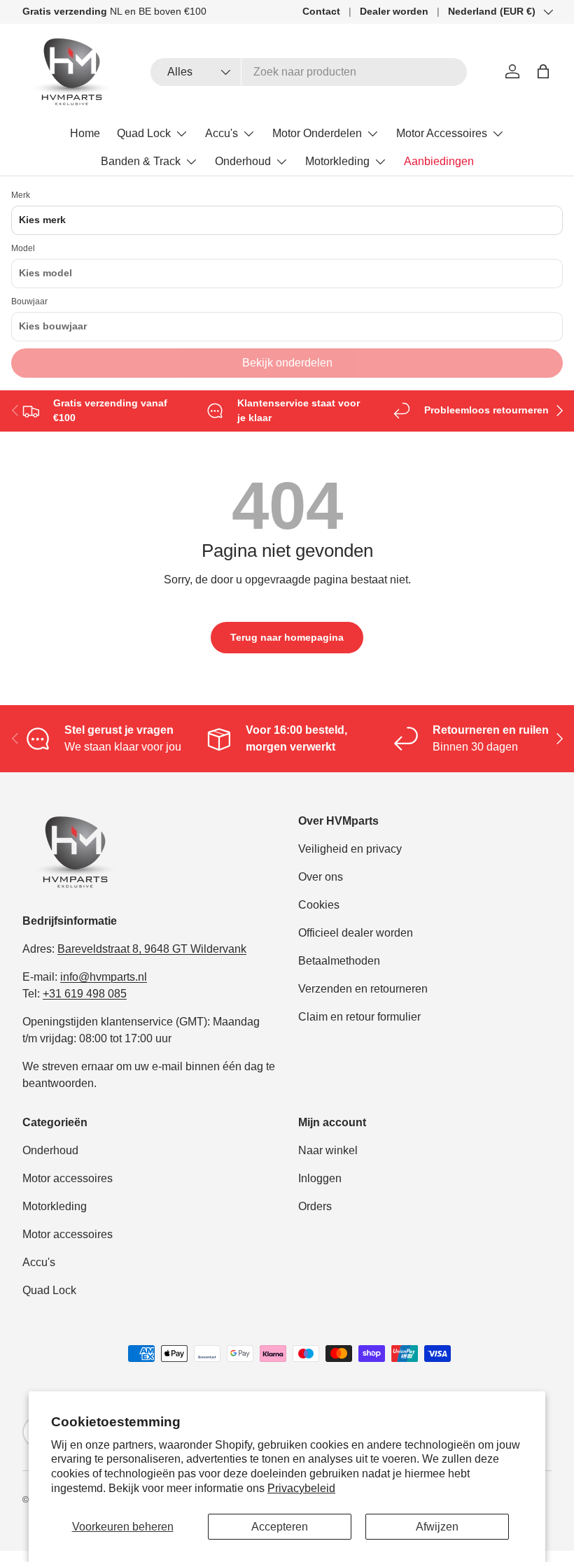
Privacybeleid (301, 1488)
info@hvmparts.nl (103, 977)
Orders (315, 1206)
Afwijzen (437, 1527)
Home (85, 133)
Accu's (38, 1262)
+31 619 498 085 (85, 994)
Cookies (319, 905)
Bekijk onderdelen (287, 363)
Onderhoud (50, 1150)
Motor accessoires (67, 1178)
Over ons (320, 877)
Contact (321, 11)
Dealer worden (394, 11)
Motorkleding (54, 1206)
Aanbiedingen (439, 161)
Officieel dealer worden (355, 933)
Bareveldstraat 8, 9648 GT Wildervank (151, 949)
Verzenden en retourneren (363, 989)
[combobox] (309, 72)
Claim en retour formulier (359, 1017)
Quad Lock (49, 1290)
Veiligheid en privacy (350, 849)
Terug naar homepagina (287, 637)
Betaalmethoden (339, 961)
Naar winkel (328, 1150)
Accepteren (279, 1527)
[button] (543, 71)
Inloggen (320, 1178)
